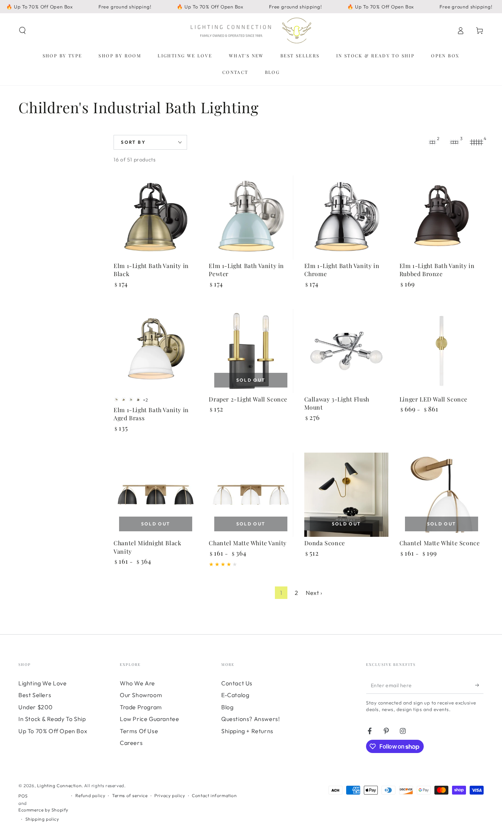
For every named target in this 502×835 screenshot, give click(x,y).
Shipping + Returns (247, 731)
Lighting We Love (42, 683)
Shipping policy (42, 819)
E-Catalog (235, 695)
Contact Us (236, 683)
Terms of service (130, 795)
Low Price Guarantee (149, 718)
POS (23, 796)
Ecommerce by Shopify (43, 810)
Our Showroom (141, 695)
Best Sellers (34, 695)
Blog (227, 707)
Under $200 (35, 707)
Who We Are (137, 683)
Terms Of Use (139, 731)
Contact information (214, 795)
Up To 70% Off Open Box (52, 731)
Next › (314, 592)
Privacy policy (169, 795)
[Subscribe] (479, 685)
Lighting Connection (59, 785)
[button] (22, 30)
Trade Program (141, 707)
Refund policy (90, 795)
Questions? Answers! (250, 718)
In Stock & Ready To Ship (52, 718)
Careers (131, 742)
